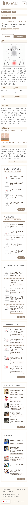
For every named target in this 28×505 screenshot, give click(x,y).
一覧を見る (21, 209)
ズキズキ (10, 29)
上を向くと (16, 29)
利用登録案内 (21, 489)
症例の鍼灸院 (20, 36)
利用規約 (10, 492)
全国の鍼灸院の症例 (6, 9)
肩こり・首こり (6, 11)
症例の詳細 (7, 36)
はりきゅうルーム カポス (20, 21)
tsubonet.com (12, 501)
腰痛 (14, 11)
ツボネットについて (9, 489)
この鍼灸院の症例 (5, 15)
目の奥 (3, 29)
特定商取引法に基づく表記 (11, 497)
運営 (4, 492)
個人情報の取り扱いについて (11, 494)
